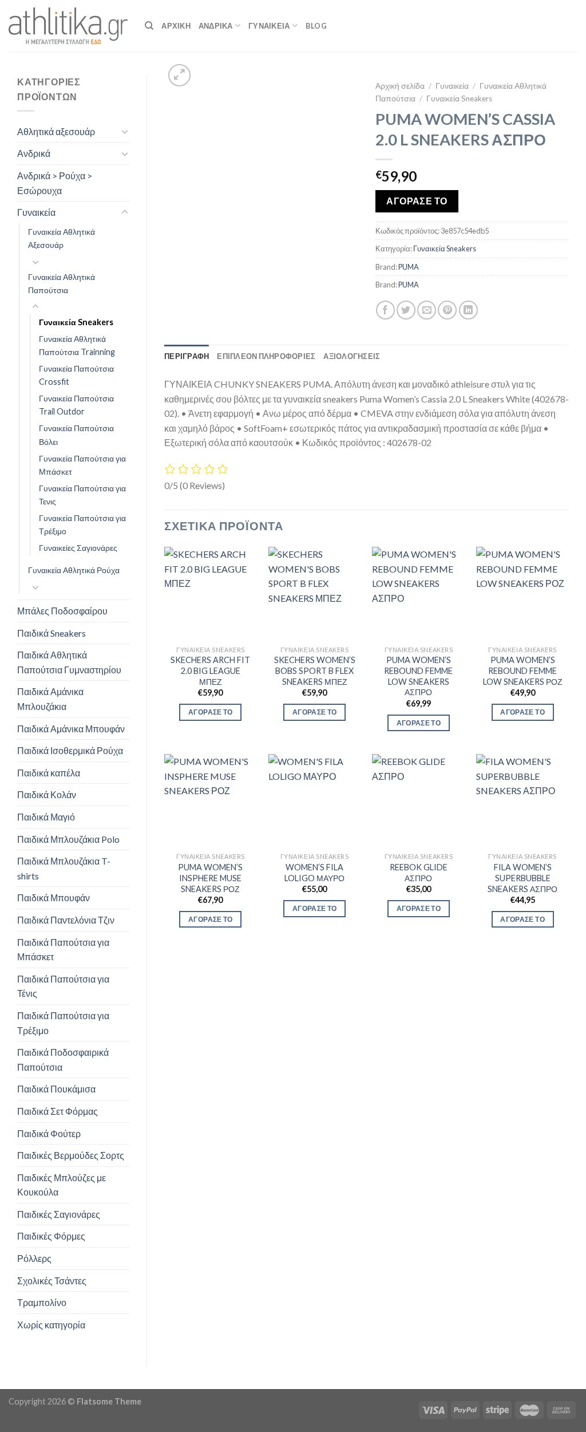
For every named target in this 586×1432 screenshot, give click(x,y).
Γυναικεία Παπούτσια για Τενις (82, 494)
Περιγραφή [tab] (186, 356)
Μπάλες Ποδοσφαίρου (62, 610)
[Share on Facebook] (385, 310)
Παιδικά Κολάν (46, 794)
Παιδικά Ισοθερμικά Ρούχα (70, 750)
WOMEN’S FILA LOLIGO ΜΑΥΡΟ (314, 872)
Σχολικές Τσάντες (51, 1280)
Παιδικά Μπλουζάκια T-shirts (63, 868)
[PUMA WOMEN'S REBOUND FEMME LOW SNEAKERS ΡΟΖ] (522, 593)
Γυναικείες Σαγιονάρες (78, 548)
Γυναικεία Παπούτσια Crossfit (76, 375)
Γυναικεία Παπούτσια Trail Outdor (76, 404)
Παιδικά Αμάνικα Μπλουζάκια (50, 699)
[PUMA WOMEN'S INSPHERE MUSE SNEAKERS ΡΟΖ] (210, 800)
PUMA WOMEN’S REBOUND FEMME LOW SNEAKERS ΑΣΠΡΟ (418, 676)
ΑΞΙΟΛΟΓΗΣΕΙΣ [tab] (351, 356)
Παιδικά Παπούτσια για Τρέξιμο (63, 1023)
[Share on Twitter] (406, 310)
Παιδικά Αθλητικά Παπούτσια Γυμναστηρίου (69, 662)
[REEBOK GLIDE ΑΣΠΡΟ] (418, 800)
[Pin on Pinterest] (447, 310)
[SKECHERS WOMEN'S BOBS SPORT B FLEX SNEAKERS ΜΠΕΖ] (314, 593)
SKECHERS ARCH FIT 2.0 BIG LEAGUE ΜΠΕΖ (210, 670)
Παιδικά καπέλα (48, 772)
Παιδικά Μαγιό (46, 816)
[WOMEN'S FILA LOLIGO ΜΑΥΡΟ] (314, 800)
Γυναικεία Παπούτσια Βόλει (76, 434)
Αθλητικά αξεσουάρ (56, 131)
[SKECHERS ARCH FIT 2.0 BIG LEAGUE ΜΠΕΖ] (210, 593)
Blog (316, 25)
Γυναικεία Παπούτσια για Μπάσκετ (82, 464)
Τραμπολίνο (41, 1302)
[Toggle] (124, 131)
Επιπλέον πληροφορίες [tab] (266, 356)
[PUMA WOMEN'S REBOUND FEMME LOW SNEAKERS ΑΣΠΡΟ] (418, 593)
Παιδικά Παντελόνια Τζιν (65, 919)
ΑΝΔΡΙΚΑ (216, 25)
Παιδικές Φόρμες (51, 1235)
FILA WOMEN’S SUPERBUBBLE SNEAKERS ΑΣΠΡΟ (522, 877)
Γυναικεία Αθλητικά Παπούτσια (61, 283)
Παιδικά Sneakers (51, 633)
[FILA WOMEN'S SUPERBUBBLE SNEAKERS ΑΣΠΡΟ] (522, 800)
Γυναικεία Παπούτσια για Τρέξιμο (82, 524)
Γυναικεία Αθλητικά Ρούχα (74, 570)
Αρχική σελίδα (400, 85)
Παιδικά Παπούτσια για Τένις (63, 986)
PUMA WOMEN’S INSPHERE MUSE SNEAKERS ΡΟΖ (210, 877)
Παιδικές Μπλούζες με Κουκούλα (61, 1185)
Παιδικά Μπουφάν (53, 897)
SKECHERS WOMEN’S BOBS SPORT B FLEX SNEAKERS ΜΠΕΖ (314, 670)
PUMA (408, 266)
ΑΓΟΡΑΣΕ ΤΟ (417, 201)
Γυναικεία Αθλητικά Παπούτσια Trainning (77, 345)
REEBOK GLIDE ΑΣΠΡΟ (419, 872)
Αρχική (176, 25)
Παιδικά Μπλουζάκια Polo (68, 839)
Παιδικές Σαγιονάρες (58, 1214)
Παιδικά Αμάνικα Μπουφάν (71, 728)
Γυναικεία (36, 212)
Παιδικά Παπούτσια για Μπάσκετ (63, 949)
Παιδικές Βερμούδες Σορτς (70, 1155)
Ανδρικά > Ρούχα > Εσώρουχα (54, 183)
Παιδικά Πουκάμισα (56, 1088)
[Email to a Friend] (426, 310)
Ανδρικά (33, 153)
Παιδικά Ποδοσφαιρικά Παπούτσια (63, 1059)
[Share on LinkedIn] (468, 310)
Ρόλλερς (34, 1258)
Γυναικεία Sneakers (76, 322)
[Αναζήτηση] (149, 26)
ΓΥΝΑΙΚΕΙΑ (269, 25)
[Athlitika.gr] (68, 25)
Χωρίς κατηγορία (51, 1324)
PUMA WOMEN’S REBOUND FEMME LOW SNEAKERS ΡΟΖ (523, 670)
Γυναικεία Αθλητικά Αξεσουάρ (61, 238)
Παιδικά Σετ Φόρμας (57, 1111)
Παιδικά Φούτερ (49, 1133)
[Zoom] (179, 75)
